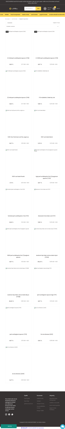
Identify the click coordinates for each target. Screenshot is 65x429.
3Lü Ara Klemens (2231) (47, 334)
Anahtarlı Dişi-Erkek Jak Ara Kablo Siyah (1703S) (46, 256)
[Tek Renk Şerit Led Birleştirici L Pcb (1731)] (18, 201)
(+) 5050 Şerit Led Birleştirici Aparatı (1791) (47, 58)
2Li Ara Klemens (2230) (18, 374)
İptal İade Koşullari (55, 405)
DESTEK (10, 426)
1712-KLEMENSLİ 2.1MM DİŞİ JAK (47, 97)
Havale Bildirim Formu (41, 407)
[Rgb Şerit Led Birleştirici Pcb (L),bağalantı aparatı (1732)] (46, 161)
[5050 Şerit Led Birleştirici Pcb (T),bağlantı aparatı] (18, 240)
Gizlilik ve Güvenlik (54, 403)
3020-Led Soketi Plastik (18, 176)
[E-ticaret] (32, 428)
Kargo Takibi (40, 410)
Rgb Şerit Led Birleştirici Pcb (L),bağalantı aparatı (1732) (47, 177)
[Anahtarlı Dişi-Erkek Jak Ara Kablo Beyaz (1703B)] (18, 280)
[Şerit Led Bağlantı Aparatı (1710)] (18, 319)
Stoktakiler (10, 22)
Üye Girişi (26, 401)
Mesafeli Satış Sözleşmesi (53, 399)
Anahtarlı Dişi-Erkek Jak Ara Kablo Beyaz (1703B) (18, 296)
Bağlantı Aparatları (24, 19)
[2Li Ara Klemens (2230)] (18, 359)
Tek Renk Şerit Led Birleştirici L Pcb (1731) (18, 216)
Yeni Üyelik (27, 398)
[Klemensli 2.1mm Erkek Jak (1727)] (46, 201)
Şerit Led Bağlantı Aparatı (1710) (18, 334)
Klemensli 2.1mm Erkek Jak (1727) (46, 216)
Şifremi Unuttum (28, 403)
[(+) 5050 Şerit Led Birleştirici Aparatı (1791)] (46, 43)
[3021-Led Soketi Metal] (46, 122)
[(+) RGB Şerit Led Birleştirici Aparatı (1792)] (18, 43)
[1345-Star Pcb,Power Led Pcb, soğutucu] (18, 122)
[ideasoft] (24, 428)
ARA (38, 8)
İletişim (39, 401)
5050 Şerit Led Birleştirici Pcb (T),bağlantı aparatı (18, 256)
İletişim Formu (40, 403)
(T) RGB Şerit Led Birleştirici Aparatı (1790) (18, 97)
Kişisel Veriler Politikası (53, 408)
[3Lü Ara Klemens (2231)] (46, 319)
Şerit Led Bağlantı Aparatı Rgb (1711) (47, 295)
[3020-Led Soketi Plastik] (18, 161)
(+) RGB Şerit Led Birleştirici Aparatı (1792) (18, 58)
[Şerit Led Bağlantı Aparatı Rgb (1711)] (46, 280)
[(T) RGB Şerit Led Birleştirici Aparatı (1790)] (18, 82)
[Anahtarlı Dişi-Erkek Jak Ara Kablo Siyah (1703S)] (46, 240)
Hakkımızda (40, 398)
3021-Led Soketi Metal (47, 137)
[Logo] (13, 8)
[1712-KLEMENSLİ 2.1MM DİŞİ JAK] (46, 82)
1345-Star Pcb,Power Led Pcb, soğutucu (18, 137)
